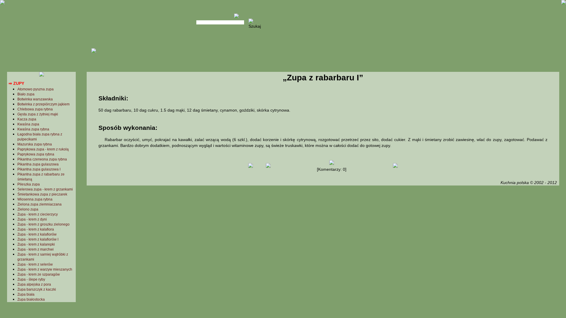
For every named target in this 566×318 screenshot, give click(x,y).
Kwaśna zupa (28, 124)
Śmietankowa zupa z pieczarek (42, 194)
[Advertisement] (323, 234)
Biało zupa (25, 94)
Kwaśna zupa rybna (33, 129)
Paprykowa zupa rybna (35, 154)
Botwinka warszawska (35, 99)
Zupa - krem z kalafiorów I (37, 239)
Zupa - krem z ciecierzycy (37, 214)
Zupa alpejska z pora (34, 284)
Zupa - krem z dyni (32, 219)
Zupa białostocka (31, 299)
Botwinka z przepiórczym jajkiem (43, 104)
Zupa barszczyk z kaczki (36, 289)
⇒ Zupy (16, 83)
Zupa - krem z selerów (35, 264)
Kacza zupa (26, 119)
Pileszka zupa (28, 184)
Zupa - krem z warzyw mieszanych (44, 269)
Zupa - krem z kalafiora (35, 229)
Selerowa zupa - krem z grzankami (45, 189)
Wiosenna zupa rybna (34, 199)
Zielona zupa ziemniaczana (39, 204)
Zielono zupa (27, 209)
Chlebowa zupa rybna (35, 109)
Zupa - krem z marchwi (35, 249)
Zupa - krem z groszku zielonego (43, 224)
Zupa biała (25, 294)
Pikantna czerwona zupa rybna (42, 159)
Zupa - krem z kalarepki (36, 244)
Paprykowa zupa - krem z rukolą (43, 149)
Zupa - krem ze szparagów (38, 274)
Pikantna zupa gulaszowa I (38, 169)
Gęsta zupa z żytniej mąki (37, 114)
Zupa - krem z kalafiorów (37, 234)
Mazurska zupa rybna (34, 144)
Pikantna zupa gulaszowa (38, 164)
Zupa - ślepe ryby (31, 279)
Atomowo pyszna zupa (35, 89)
